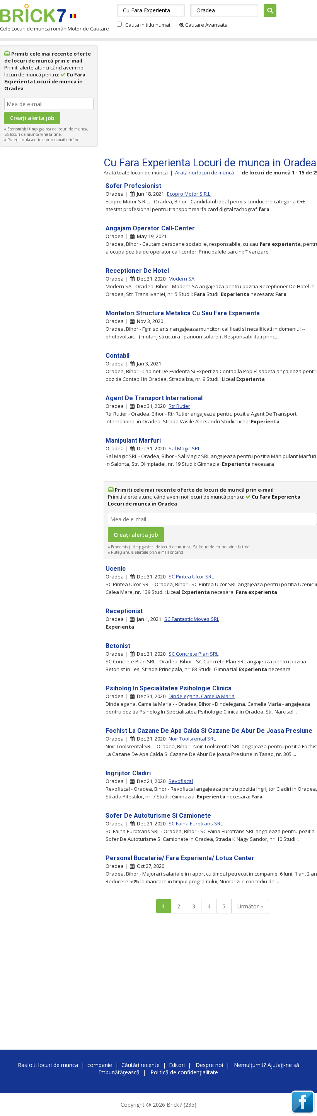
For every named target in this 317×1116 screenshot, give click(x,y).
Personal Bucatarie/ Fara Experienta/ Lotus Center (180, 858)
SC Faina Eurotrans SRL (196, 823)
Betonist (118, 645)
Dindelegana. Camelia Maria (202, 696)
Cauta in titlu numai (147, 24)
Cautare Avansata (206, 24)
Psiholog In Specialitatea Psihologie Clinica (169, 688)
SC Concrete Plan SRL (193, 653)
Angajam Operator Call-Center (150, 228)
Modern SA (181, 278)
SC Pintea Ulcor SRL (191, 576)
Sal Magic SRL (184, 448)
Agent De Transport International (154, 398)
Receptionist (124, 611)
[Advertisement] (49, 266)
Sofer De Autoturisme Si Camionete (158, 815)
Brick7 (33, 13)
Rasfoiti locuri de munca (48, 1065)
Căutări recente (140, 1065)
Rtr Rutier (179, 405)
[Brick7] (73, 16)
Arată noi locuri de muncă (204, 172)
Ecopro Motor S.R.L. (189, 193)
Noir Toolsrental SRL (192, 738)
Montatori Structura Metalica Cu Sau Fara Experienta (183, 313)
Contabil (118, 355)
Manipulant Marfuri (133, 440)
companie (99, 1065)
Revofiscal (181, 781)
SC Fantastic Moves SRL (191, 618)
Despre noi (209, 1065)
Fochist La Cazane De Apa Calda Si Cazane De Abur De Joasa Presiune (209, 730)
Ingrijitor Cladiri (128, 773)
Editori (177, 1065)
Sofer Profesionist (133, 185)
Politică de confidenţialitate (184, 1072)
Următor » (250, 906)
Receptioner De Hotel (137, 270)
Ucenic (116, 568)
